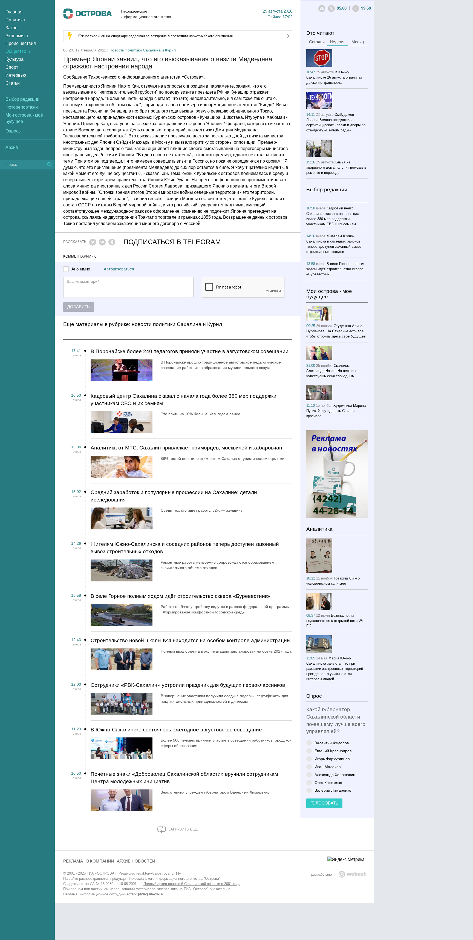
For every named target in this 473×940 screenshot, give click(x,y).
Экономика (16, 35)
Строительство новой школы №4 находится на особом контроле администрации (190, 640)
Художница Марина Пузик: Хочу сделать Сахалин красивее (336, 410)
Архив (11, 147)
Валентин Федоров (332, 743)
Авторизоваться (119, 269)
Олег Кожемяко (328, 782)
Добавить (78, 307)
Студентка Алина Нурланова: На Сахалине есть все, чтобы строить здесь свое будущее (335, 331)
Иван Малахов (328, 767)
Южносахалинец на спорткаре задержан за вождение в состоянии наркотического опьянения (155, 36)
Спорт (11, 67)
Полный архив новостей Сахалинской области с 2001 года (191, 884)
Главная (13, 12)
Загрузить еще (182, 829)
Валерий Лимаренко (333, 790)
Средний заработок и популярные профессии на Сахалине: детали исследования (174, 496)
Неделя (337, 42)
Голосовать (324, 803)
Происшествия (20, 43)
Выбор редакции (22, 99)
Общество (15, 51)
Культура (14, 59)
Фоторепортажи (21, 107)
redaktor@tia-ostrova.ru (155, 873)
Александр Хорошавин (335, 774)
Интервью (15, 75)
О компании (100, 861)
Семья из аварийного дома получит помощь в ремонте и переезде (336, 167)
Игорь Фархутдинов (332, 759)
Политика (15, 20)
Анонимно (80, 269)
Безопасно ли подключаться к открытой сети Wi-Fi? (335, 620)
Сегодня (317, 42)
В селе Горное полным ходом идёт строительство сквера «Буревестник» (180, 596)
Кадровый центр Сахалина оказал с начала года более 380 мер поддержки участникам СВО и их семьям (183, 399)
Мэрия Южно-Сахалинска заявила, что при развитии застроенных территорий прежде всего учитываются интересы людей (334, 668)
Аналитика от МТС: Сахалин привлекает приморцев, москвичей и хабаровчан (186, 448)
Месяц (357, 42)
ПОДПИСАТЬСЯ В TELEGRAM (172, 241)
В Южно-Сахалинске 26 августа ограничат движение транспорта (334, 77)
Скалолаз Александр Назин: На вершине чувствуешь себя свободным (331, 371)
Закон (11, 27)
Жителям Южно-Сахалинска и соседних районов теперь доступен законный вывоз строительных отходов (185, 547)
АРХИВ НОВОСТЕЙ (136, 861)
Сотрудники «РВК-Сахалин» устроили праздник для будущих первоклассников (188, 685)
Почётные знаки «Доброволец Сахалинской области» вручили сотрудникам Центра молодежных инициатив (184, 777)
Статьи (12, 83)
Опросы (13, 131)
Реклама (73, 861)
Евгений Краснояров (333, 751)
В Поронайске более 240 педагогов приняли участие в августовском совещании (190, 351)
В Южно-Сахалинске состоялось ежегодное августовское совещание (176, 730)
